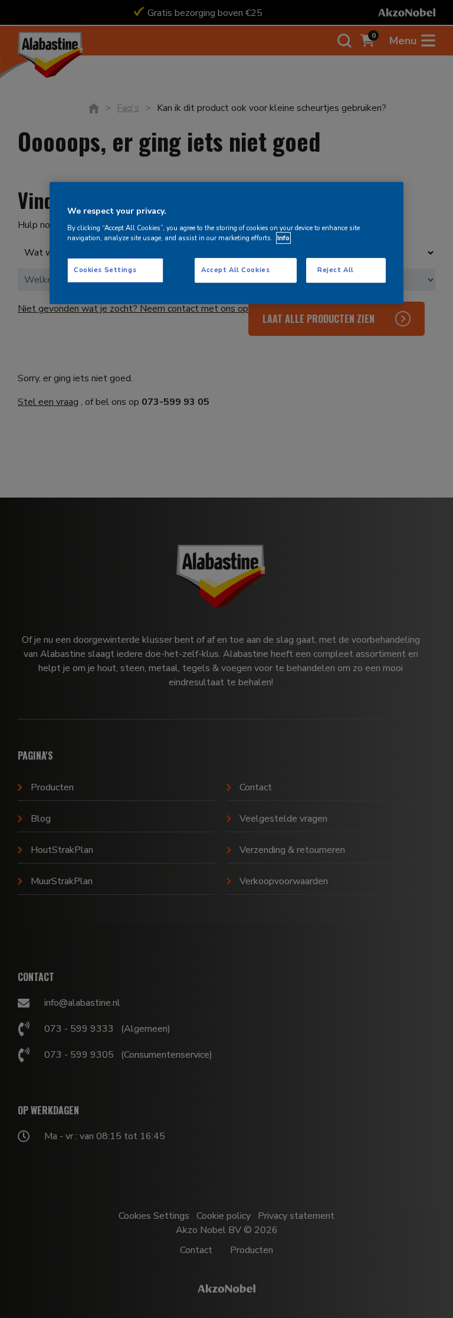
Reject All (335, 269)
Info (283, 238)
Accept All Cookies (235, 269)
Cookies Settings (105, 269)
